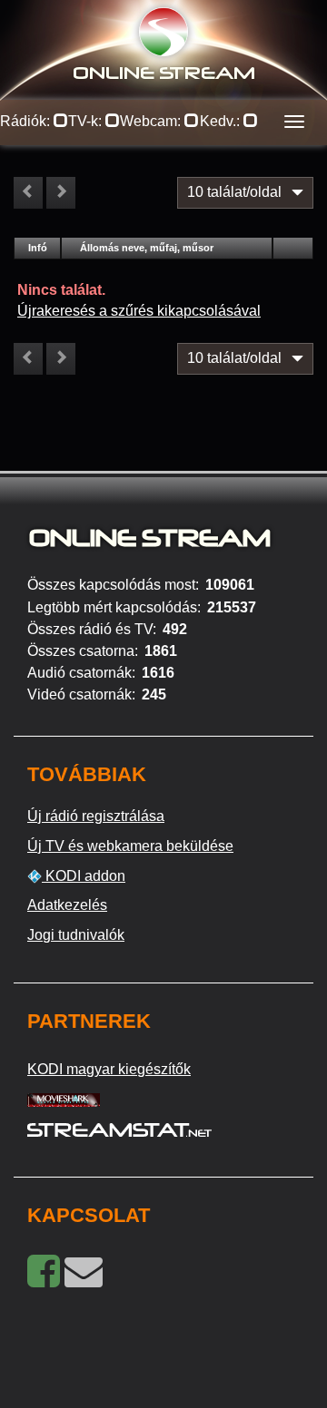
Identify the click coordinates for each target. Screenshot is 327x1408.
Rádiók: (27, 121)
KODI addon (83, 876)
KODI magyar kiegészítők (109, 1069)
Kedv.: (221, 121)
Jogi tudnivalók (75, 935)
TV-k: (86, 121)
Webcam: (152, 121)
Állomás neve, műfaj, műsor (146, 247)
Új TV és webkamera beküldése (130, 846)
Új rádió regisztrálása (95, 816)
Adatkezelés (67, 905)
